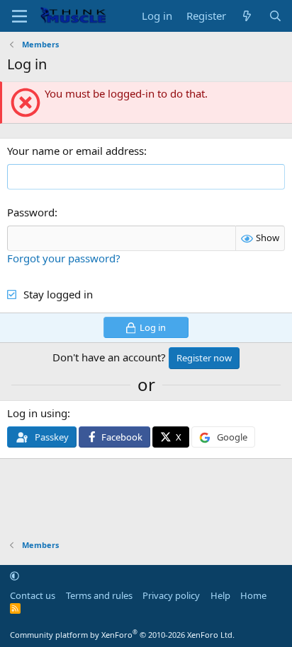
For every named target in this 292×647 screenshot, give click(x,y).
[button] (14, 575)
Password (31, 212)
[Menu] (19, 16)
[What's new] (247, 16)
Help (220, 595)
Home (253, 595)
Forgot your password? (63, 258)
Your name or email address (75, 151)
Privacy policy (171, 595)
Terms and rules (99, 595)
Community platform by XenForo (122, 634)
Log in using (37, 413)
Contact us (32, 595)
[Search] (275, 16)
